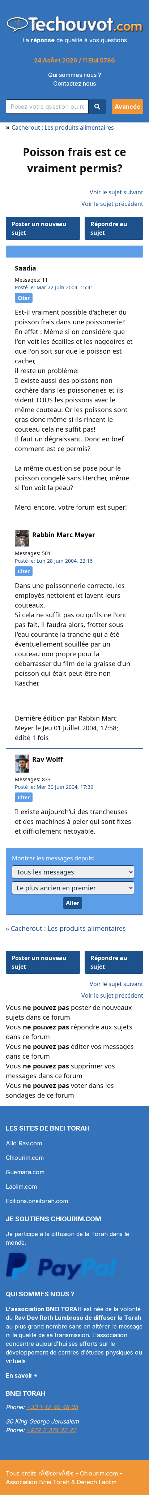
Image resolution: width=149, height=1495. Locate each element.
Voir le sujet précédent (112, 204)
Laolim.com (21, 1186)
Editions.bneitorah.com (37, 1201)
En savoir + (22, 1375)
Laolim (107, 1482)
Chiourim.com (25, 1157)
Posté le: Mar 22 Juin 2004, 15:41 (54, 287)
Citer (24, 297)
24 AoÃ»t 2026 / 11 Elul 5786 (74, 60)
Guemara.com (25, 1172)
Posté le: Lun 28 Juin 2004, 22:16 (54, 560)
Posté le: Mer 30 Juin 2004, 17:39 (54, 786)
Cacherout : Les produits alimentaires (63, 127)
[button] (127, 106)
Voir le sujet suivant (116, 192)
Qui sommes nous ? (74, 74)
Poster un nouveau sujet (39, 228)
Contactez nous (74, 83)
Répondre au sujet (108, 228)
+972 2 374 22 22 (51, 1430)
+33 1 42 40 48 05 (52, 1406)
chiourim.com (76, 1219)
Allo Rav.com (24, 1143)
